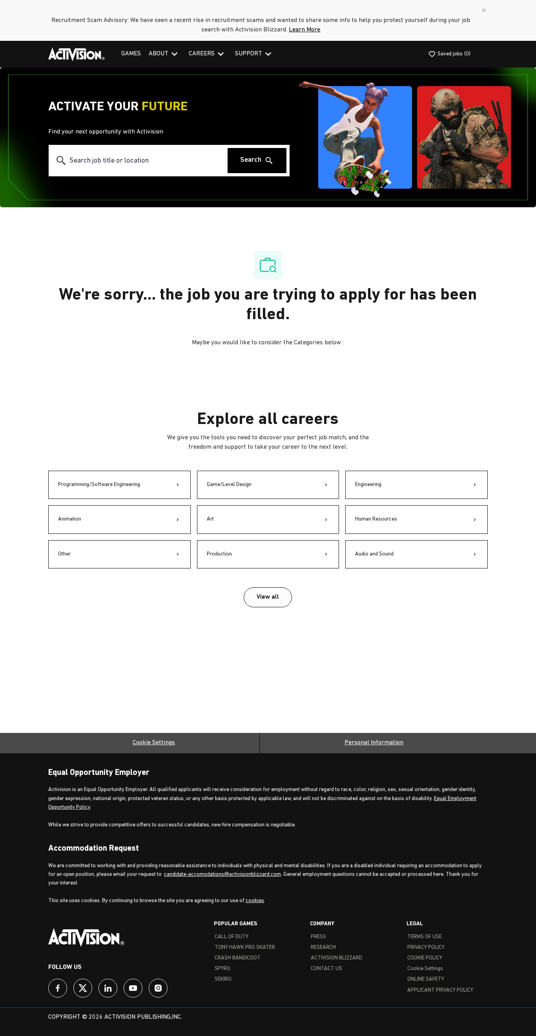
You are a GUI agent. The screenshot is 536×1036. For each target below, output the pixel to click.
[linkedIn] (107, 988)
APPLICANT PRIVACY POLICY (440, 990)
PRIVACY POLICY (426, 947)
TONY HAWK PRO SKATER (245, 947)
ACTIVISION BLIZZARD (336, 958)
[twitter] (82, 988)
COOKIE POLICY (424, 958)
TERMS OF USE (424, 937)
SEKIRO (223, 979)
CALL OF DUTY (231, 937)
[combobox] (138, 160)
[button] (268, 597)
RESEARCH (323, 947)
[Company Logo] (76, 54)
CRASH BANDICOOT (238, 958)
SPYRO (222, 969)
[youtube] (133, 988)
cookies (255, 901)
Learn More (304, 30)
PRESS (318, 937)
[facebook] (57, 988)
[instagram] (158, 988)
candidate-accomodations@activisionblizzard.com (222, 874)
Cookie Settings (154, 743)
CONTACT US (326, 969)
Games (131, 54)
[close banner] (484, 10)
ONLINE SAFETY (425, 979)
